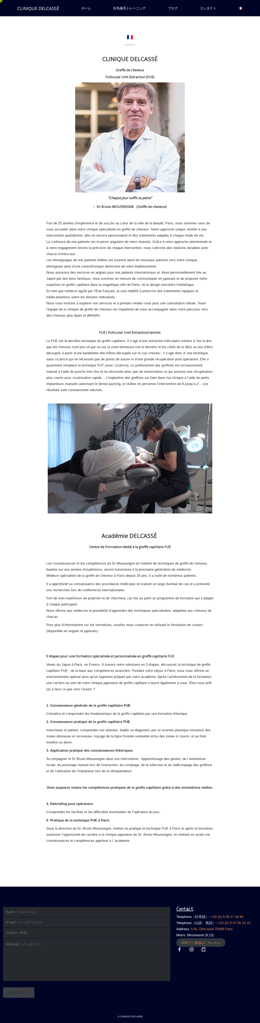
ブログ (173, 8)
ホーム (86, 8)
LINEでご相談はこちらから (201, 942)
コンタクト (208, 8)
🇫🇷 (240, 8)
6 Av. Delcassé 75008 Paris (212, 929)
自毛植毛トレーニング (129, 8)
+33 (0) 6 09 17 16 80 (227, 917)
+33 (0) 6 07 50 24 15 (234, 923)
